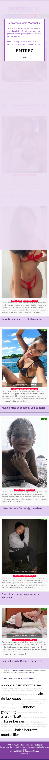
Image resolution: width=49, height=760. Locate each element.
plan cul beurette (28, 672)
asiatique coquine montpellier (21, 682)
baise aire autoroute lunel (37, 704)
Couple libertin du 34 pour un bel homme (22, 661)
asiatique (3, 708)
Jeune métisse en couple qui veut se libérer (23, 407)
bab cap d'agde (42, 699)
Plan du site (24, 753)
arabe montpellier (32, 694)
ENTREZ (24, 51)
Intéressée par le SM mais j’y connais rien (22, 508)
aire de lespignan (32, 726)
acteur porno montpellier (33, 688)
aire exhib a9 (11, 717)
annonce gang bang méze (14, 708)
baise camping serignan (8, 704)
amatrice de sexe (13, 694)
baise (8, 688)
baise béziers (23, 694)
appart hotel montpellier (39, 702)
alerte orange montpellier (35, 712)
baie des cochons (25, 690)
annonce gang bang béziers (30, 699)
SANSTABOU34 (13, 745)
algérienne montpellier (8, 730)
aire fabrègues (15, 690)
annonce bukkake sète (31, 722)
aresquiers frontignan (27, 717)
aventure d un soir (6, 682)
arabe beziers (42, 726)
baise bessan (14, 721)
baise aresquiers (15, 688)
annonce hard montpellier (21, 685)
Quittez (24, 57)
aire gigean (33, 724)
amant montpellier (42, 724)
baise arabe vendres (23, 724)
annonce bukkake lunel (8, 726)
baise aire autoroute (37, 682)
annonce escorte (18, 670)
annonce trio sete (22, 712)
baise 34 (22, 688)
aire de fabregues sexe (22, 704)
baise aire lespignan (26, 702)
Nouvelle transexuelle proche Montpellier (22, 319)
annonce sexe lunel (21, 726)
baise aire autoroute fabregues (10, 702)
